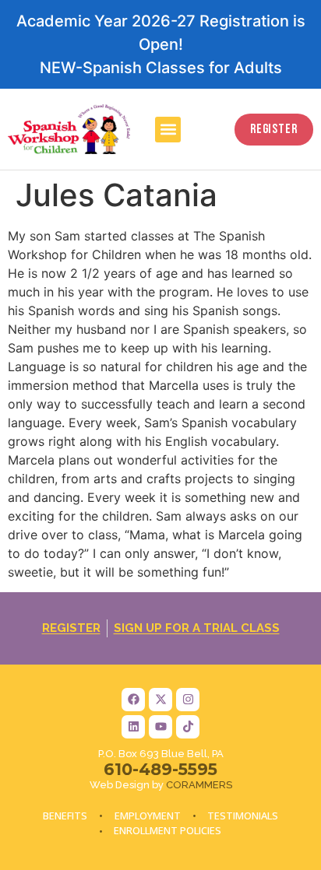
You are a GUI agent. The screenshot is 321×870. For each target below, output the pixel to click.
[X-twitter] (160, 699)
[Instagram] (187, 699)
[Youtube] (160, 726)
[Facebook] (133, 699)
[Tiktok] (187, 726)
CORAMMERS (199, 785)
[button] (168, 129)
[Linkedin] (133, 726)
